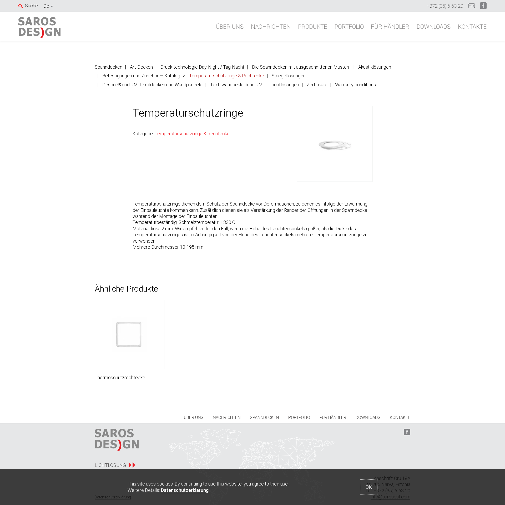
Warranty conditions (355, 84)
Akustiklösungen (374, 67)
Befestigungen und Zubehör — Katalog (141, 75)
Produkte (312, 26)
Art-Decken (141, 67)
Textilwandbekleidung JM (236, 84)
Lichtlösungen (284, 84)
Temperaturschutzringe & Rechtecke (226, 75)
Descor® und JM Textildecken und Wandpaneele (152, 84)
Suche (31, 5)
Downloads (434, 26)
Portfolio (349, 26)
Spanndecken (108, 67)
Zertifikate (317, 84)
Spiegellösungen (289, 75)
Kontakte (472, 26)
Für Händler (390, 26)
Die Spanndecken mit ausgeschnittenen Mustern (301, 67)
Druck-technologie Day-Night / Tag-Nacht (202, 67)
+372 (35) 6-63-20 (445, 6)
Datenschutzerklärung (185, 490)
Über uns (230, 26)
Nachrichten (271, 26)
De (46, 6)
